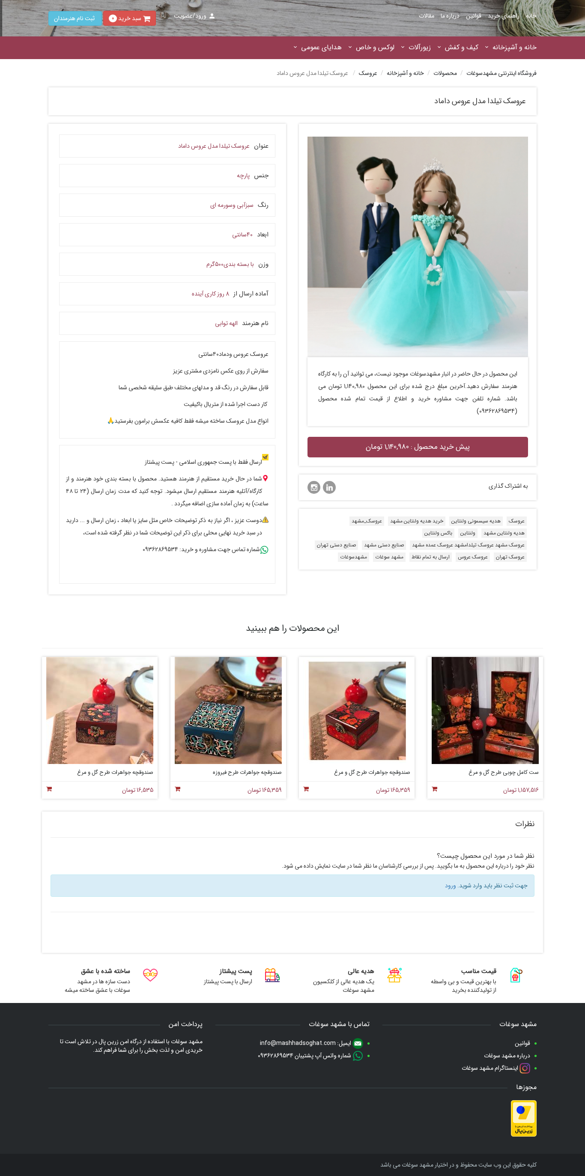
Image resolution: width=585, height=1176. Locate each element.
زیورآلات (420, 48)
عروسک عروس (473, 557)
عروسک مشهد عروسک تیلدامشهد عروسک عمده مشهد (468, 545)
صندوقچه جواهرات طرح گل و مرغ (372, 772)
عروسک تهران (510, 557)
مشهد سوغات (389, 557)
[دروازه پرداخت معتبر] (524, 1118)
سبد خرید (126, 18)
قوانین (473, 16)
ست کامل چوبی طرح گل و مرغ (504, 772)
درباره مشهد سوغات (507, 1055)
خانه (531, 16)
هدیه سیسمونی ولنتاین (476, 521)
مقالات (426, 16)
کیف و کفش (461, 48)
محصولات (445, 73)
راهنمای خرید (503, 16)
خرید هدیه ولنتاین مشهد (416, 521)
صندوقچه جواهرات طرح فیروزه (247, 772)
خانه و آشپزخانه (514, 48)
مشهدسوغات (353, 557)
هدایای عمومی (321, 48)
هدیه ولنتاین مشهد (504, 533)
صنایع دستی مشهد (384, 545)
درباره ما (450, 16)
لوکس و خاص (375, 48)
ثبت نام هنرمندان (74, 18)
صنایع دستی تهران (336, 545)
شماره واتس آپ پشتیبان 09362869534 (305, 1055)
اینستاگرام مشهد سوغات (490, 1068)
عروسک (368, 73)
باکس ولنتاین (438, 533)
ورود (450, 885)
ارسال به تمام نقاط (431, 557)
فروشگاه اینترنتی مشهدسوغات (501, 73)
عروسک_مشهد (367, 521)
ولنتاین (467, 533)
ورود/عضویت (190, 16)
